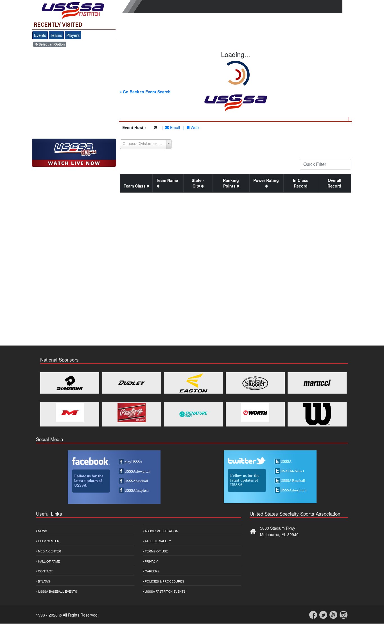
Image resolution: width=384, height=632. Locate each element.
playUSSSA (133, 462)
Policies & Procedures (164, 581)
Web (194, 127)
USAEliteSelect (292, 471)
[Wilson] (317, 414)
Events (40, 35)
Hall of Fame (48, 561)
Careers (151, 571)
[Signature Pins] (193, 414)
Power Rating (266, 180)
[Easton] (193, 382)
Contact (45, 571)
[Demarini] (69, 382)
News (42, 531)
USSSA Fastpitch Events (165, 591)
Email (174, 127)
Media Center (49, 551)
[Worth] (255, 412)
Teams (56, 35)
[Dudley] (131, 382)
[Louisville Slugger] (255, 382)
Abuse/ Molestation (161, 531)
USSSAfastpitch (137, 490)
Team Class (135, 186)
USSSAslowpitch (137, 471)
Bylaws (43, 581)
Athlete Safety (157, 541)
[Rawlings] (131, 412)
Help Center (48, 541)
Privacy (151, 561)
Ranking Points (231, 183)
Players (73, 35)
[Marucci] (317, 382)
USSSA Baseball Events (57, 591)
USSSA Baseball (293, 480)
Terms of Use (156, 551)
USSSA (286, 461)
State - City (198, 183)
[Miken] (69, 412)
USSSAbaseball (136, 481)
